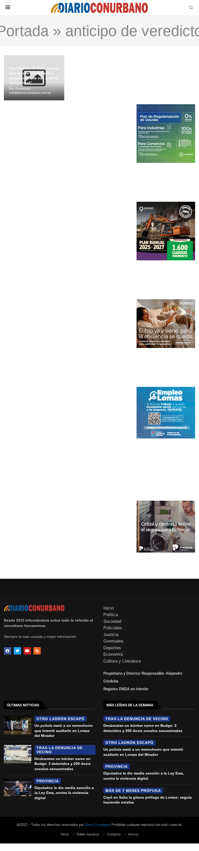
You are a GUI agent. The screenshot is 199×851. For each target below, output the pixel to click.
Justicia (110, 634)
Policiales (112, 627)
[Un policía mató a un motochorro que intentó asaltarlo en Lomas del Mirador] (17, 725)
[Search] (191, 8)
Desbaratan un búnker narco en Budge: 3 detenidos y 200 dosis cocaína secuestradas (62, 764)
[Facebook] (7, 650)
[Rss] (37, 650)
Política (110, 614)
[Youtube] (27, 650)
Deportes (112, 647)
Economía (113, 654)
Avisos (133, 834)
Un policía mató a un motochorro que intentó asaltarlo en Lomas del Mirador (63, 730)
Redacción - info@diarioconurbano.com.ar (30, 91)
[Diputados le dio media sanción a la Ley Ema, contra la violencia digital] (17, 787)
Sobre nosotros (87, 834)
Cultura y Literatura (122, 661)
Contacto (113, 834)
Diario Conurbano (97, 825)
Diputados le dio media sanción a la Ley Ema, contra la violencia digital (64, 793)
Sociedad (112, 621)
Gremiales (113, 641)
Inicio (108, 608)
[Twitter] (17, 650)
